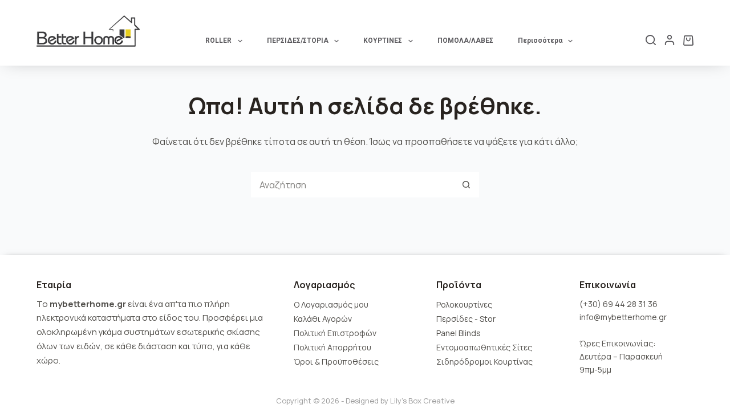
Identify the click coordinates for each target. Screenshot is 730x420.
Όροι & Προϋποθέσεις (336, 361)
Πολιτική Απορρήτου (332, 347)
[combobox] (352, 184)
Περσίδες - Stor (466, 318)
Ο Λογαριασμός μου (331, 304)
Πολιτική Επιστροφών (335, 333)
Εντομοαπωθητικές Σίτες (484, 347)
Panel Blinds (458, 333)
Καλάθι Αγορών (323, 318)
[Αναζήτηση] (651, 40)
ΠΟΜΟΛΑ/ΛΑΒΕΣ (465, 41)
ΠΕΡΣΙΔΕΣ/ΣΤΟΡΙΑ (297, 41)
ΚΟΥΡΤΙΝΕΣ (382, 41)
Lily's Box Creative (422, 400)
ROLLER (218, 41)
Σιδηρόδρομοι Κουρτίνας (484, 361)
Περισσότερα (540, 41)
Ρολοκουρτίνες (464, 304)
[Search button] (466, 184)
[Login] (669, 40)
